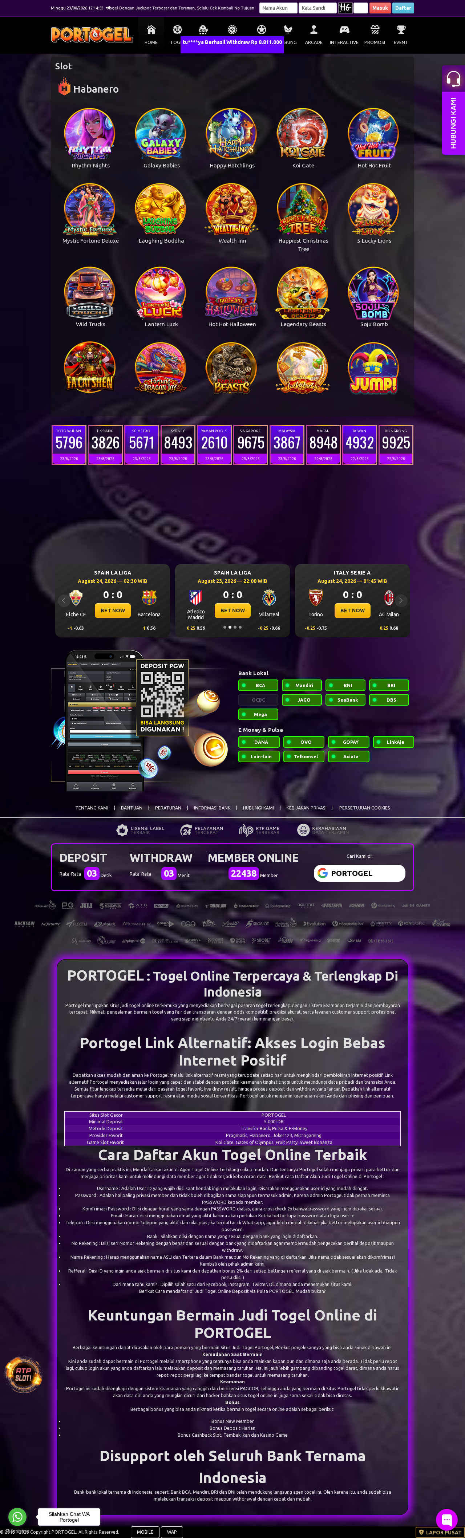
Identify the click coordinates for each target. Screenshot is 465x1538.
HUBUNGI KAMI (258, 807)
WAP (172, 1532)
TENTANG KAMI (91, 807)
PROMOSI (374, 42)
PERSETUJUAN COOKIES (364, 807)
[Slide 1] (224, 627)
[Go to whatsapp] (17, 1517)
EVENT (401, 42)
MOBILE (145, 1532)
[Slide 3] (235, 627)
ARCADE (314, 42)
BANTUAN (131, 807)
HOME (151, 42)
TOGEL (177, 42)
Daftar (403, 8)
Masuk (380, 8)
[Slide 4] (240, 627)
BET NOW (113, 610)
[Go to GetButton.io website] (17, 1531)
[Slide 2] (230, 627)
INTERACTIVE (344, 42)
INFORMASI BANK (212, 807)
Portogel (74, 1005)
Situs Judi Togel (237, 1347)
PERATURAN (168, 807)
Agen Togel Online (199, 1169)
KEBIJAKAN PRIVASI (307, 807)
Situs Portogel (341, 1388)
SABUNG (288, 42)
